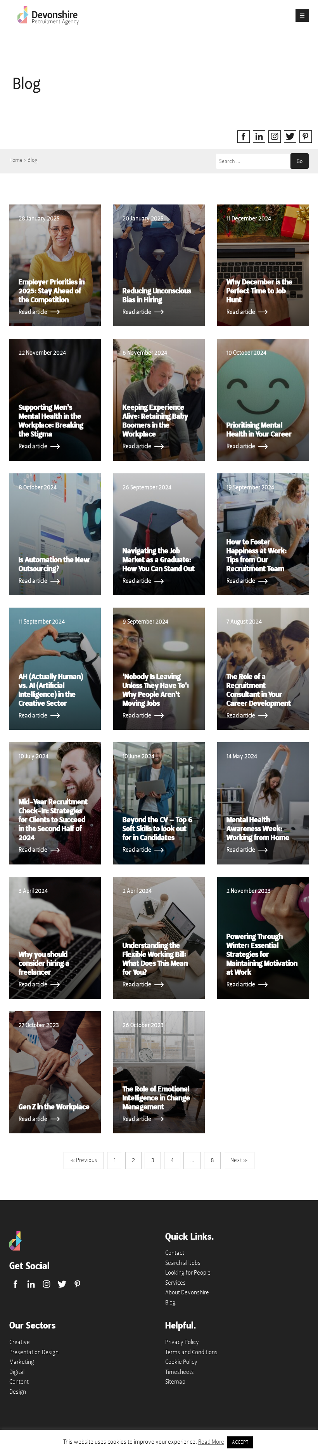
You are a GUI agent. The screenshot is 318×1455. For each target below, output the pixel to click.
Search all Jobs (182, 1263)
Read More (211, 1442)
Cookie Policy (181, 1362)
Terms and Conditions (191, 1352)
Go (299, 161)
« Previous (83, 1160)
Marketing (21, 1362)
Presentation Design (34, 1352)
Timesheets (179, 1372)
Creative (19, 1342)
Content (19, 1382)
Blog (170, 1302)
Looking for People (188, 1273)
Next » (239, 1160)
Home (15, 160)
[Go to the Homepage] (15, 1248)
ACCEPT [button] (240, 1442)
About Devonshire (187, 1292)
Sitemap (175, 1382)
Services (175, 1283)
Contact (174, 1253)
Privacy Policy (182, 1342)
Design (17, 1392)
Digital (16, 1372)
